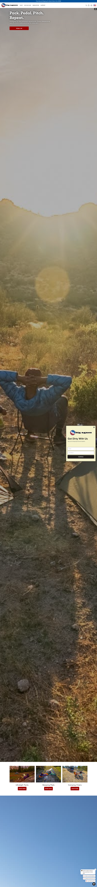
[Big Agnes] (9, 5)
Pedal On (19, 28)
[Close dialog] (94, 427)
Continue (80, 456)
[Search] (86, 5)
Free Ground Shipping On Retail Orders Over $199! (48, 1)
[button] (88, 5)
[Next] (50, 759)
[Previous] (46, 759)
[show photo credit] (95, 9)
